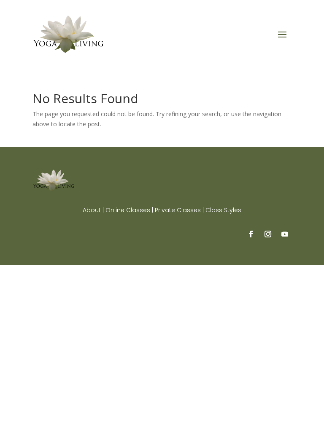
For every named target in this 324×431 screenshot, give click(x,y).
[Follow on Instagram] (268, 234)
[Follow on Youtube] (285, 234)
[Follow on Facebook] (251, 234)
